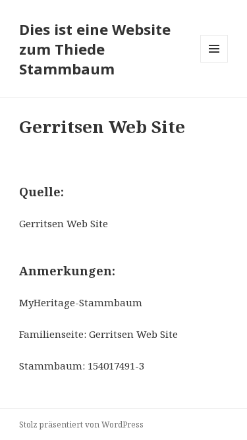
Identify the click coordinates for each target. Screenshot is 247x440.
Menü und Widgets (214, 62)
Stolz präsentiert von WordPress (81, 424)
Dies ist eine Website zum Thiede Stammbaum (95, 48)
